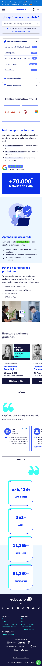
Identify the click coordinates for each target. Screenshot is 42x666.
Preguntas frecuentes (9, 624)
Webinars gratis (27, 624)
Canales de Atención (9, 626)
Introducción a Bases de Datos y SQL (18, 58)
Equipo (4, 619)
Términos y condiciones (21, 658)
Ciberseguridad (10, 53)
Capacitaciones (8, 634)
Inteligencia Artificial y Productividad (17, 47)
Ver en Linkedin (24, 448)
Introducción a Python (10, 448)
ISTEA (4, 621)
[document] (16, 439)
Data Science (9, 70)
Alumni (23, 619)
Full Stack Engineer (11, 64)
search (37, 23)
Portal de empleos (28, 629)
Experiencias (26, 627)
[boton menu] (3, 9)
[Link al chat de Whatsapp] (38, 662)
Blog (23, 622)
